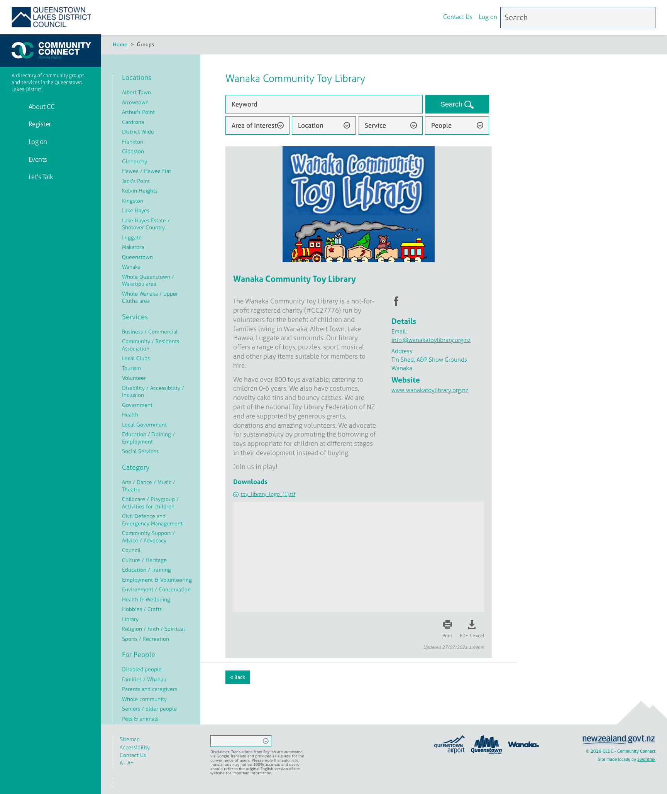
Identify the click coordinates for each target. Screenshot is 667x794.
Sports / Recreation (145, 638)
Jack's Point (136, 181)
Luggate (132, 237)
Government (137, 404)
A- (122, 762)
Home (120, 44)
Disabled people (142, 669)
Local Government (144, 424)
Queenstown (137, 257)
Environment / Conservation (156, 589)
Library (130, 619)
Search (452, 104)
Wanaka (131, 266)
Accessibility (135, 747)
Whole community (144, 699)
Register (39, 123)
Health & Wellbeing (146, 599)
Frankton (132, 141)
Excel (478, 636)
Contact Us (457, 16)
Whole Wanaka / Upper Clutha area (150, 297)
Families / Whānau (144, 679)
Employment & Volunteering (157, 579)
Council (131, 550)
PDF (464, 636)
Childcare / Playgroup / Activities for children (150, 502)
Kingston (132, 200)
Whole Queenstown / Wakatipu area (148, 280)
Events (37, 159)
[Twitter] (431, 18)
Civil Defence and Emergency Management (152, 519)
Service (375, 125)
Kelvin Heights (139, 190)
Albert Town (136, 92)
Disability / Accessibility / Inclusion (153, 391)
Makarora (133, 247)
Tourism (131, 368)
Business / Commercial (150, 331)
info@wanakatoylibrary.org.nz (431, 340)
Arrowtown (135, 102)
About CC (41, 106)
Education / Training (146, 569)
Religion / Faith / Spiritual (153, 628)
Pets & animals (140, 718)
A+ (130, 762)
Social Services (140, 451)
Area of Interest (254, 125)
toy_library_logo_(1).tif (267, 494)
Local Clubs (136, 358)
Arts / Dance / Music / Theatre (148, 485)
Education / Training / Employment (148, 437)
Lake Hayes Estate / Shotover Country (146, 224)
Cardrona (133, 121)
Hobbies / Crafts (142, 609)
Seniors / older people (149, 708)
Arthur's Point (138, 111)
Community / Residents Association (150, 344)
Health (130, 414)
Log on (488, 16)
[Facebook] (414, 18)
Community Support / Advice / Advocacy (148, 536)
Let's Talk (40, 176)
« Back (237, 677)
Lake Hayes (135, 210)
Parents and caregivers (149, 688)
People (441, 125)
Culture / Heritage (144, 560)
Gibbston (133, 151)
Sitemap (130, 739)
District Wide (138, 131)
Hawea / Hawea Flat (146, 170)
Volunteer (134, 377)
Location (310, 125)
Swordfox (646, 759)
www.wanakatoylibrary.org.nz (429, 390)
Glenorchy (134, 161)
